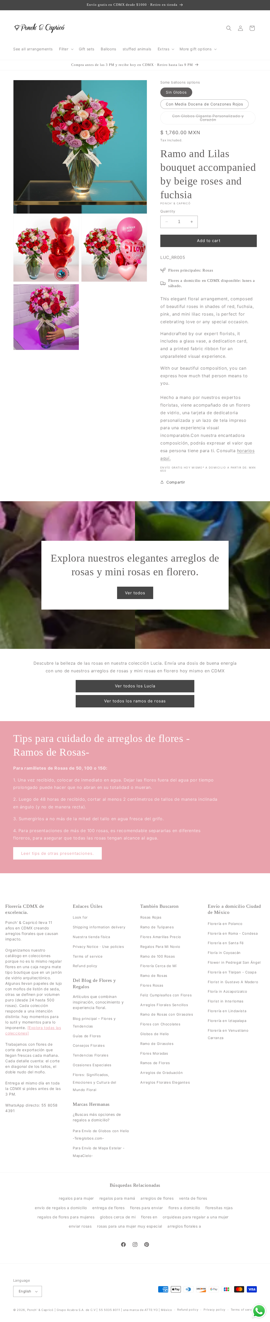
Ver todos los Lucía (135, 685)
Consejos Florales (89, 1046)
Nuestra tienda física (91, 937)
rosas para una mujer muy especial (129, 1226)
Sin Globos (176, 92)
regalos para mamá (117, 1198)
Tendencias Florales (90, 1055)
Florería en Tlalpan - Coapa (232, 972)
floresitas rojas (219, 1207)
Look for (80, 917)
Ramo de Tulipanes (157, 927)
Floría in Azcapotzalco (227, 992)
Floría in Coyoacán (224, 953)
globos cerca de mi (118, 1217)
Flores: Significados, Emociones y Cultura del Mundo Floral (94, 1082)
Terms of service (88, 956)
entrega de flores (108, 1207)
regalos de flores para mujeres (65, 1217)
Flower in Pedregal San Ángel (234, 962)
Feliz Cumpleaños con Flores (166, 995)
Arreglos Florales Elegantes (165, 1082)
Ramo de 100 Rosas (157, 956)
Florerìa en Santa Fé (226, 943)
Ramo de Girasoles (156, 1043)
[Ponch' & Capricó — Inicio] (39, 28)
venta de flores (193, 1198)
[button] (66, 49)
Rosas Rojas (151, 917)
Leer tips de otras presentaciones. (57, 853)
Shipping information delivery (99, 927)
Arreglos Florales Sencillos (164, 1005)
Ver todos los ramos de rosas (135, 700)
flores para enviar (146, 1207)
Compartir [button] (175, 482)
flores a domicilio (184, 1207)
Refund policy (85, 966)
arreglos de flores (157, 1198)
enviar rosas (80, 1226)
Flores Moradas (154, 1053)
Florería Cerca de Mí (158, 966)
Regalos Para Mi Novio (160, 946)
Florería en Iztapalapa (227, 1021)
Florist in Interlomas (226, 1001)
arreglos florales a (184, 1226)
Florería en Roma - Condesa (233, 933)
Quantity (167, 211)
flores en (149, 1217)
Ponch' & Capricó (41, 1310)
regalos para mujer (76, 1198)
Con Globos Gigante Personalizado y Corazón (208, 119)
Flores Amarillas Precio (160, 937)
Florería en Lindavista (227, 1011)
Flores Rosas (151, 985)
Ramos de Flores (155, 1063)
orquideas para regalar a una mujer (195, 1217)
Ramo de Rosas (153, 975)
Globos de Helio (154, 1034)
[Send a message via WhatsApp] (259, 1311)
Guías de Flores (87, 1036)
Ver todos (135, 592)
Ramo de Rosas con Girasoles (166, 1014)
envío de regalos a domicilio (61, 1207)
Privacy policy (214, 1309)
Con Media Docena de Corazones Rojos (204, 104)
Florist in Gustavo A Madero (233, 982)
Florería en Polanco (225, 923)
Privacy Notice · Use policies (98, 946)
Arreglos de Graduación (161, 1072)
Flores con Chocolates (160, 1024)
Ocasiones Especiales (92, 1065)
